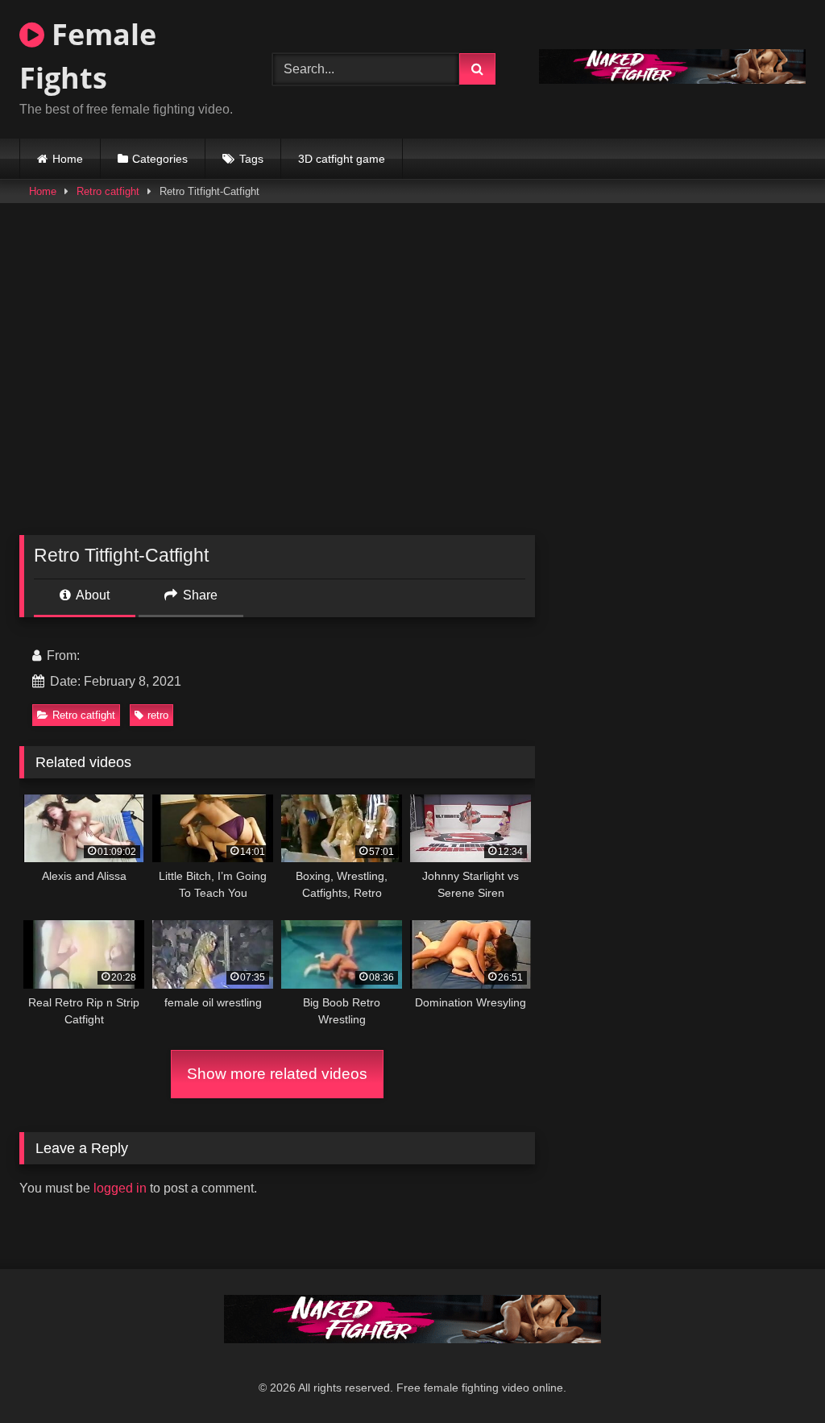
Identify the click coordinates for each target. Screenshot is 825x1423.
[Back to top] (775, 1375)
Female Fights (87, 56)
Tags (251, 158)
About (91, 595)
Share (199, 595)
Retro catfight (108, 191)
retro (157, 715)
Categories (160, 158)
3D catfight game (341, 158)
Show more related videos (277, 1073)
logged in (120, 1188)
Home (67, 158)
